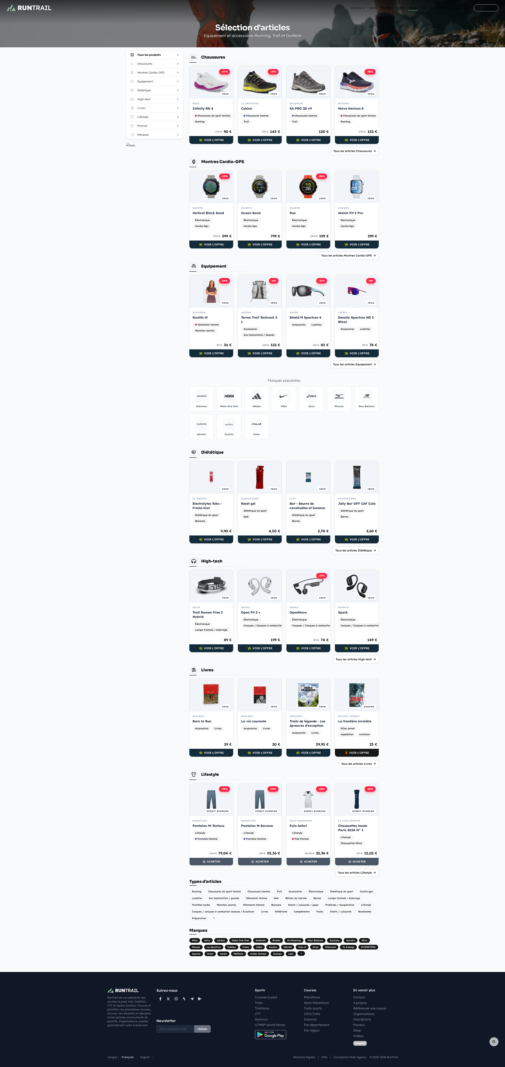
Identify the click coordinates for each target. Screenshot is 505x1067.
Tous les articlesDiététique (353, 550)
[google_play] (200, 999)
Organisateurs (439, 8)
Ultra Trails (312, 1014)
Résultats (386, 8)
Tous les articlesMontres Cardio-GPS (346, 255)
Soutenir (360, 1043)
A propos (360, 1003)
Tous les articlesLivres (356, 764)
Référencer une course (369, 1008)
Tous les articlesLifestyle (355, 872)
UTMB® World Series (270, 1025)
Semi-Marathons (316, 1003)
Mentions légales (304, 1057)
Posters (359, 1025)
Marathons (312, 997)
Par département (316, 1025)
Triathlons (262, 1008)
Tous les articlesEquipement (352, 364)
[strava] (184, 999)
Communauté (462, 8)
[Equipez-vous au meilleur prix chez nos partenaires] (154, 145)
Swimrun (261, 1019)
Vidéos (401, 8)
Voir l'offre (214, 140)
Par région (311, 1030)
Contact (359, 997)
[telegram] (192, 999)
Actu (423, 8)
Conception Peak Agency (350, 1057)
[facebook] (160, 999)
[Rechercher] (494, 1041)
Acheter (213, 861)
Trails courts (313, 1008)
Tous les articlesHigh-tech (354, 659)
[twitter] (168, 999)
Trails (259, 1003)
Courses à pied (266, 997)
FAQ (324, 1057)
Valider (202, 1029)
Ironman (310, 1019)
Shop (413, 8)
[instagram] (176, 999)
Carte (372, 8)
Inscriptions (362, 1019)
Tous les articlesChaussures (352, 151)
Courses (356, 8)
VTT (258, 1014)
